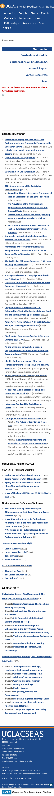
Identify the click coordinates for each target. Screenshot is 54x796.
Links (44, 81)
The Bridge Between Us (16, 574)
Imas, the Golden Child (16, 552)
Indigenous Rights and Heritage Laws (31, 698)
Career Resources (36, 75)
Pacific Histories (20, 687)
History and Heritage (23, 684)
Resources (29, 23)
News (38, 18)
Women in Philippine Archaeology (29, 643)
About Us (10, 13)
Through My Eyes (13, 571)
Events (45, 13)
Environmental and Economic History (31, 632)
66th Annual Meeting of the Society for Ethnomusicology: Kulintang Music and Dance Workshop (27, 512)
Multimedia (40, 49)
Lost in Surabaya (13, 548)
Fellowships (11, 23)
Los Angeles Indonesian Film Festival (22, 418)
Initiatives (25, 18)
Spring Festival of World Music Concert (23, 475)
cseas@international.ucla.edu (19, 761)
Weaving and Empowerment (26, 680)
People (23, 13)
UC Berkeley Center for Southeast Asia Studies (21, 770)
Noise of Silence (12, 559)
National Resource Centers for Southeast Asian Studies (24, 773)
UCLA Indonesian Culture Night (17, 543)
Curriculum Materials (34, 55)
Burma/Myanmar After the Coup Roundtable (26, 375)
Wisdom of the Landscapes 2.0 (27, 677)
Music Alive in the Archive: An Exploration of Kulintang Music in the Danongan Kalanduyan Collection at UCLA (26, 523)
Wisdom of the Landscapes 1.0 (27, 673)
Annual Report (38, 68)
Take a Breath (11, 555)
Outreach (10, 18)
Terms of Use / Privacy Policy (12, 787)
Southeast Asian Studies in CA (28, 62)
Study (34, 13)
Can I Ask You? (11, 578)
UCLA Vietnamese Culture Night (17, 565)
